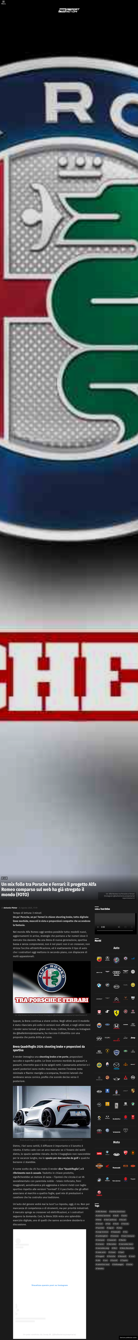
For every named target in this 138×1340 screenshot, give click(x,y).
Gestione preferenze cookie (128, 1338)
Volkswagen (118, 1264)
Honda (125, 1224)
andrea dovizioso (118, 1212)
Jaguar (111, 1228)
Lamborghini (102, 1236)
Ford (116, 1224)
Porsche (112, 1256)
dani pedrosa (111, 1220)
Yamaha (100, 1268)
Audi (116, 1216)
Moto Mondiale (127, 1248)
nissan (112, 1252)
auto (125, 1216)
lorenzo (115, 1236)
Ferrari (100, 1224)
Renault (123, 1256)
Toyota (124, 1260)
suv (106, 1260)
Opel (122, 1252)
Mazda (123, 1240)
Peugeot (100, 1256)
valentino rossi (103, 1264)
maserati (112, 1240)
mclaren (100, 1244)
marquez (100, 1240)
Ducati (123, 1220)
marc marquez (128, 1236)
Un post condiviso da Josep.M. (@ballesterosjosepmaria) (49, 1334)
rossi (133, 1256)
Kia (126, 1232)
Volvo (130, 1264)
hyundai (100, 1228)
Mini (115, 1248)
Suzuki (114, 1260)
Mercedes (112, 1244)
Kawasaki (116, 1232)
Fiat (108, 1224)
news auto (101, 1252)
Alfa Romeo (101, 1212)
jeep (120, 1228)
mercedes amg (103, 1248)
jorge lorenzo (102, 1232)
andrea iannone (103, 1216)
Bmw (99, 1220)
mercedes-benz (126, 1244)
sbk (98, 1260)
